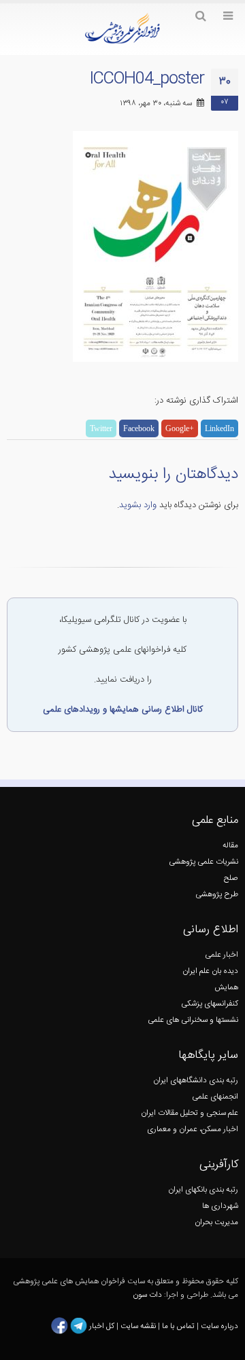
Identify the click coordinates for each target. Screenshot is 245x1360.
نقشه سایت (139, 1325)
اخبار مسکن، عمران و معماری (192, 1129)
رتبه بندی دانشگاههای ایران (195, 1080)
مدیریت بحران (216, 1222)
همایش (226, 987)
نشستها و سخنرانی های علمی (193, 1020)
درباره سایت (219, 1325)
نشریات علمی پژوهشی (203, 862)
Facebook (138, 428)
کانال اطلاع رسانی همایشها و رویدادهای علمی (123, 709)
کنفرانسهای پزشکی (209, 1003)
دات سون (147, 1295)
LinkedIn (219, 428)
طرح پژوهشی (216, 894)
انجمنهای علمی (215, 1096)
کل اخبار (101, 1325)
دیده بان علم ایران (210, 971)
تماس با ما (177, 1325)
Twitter (101, 428)
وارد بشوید (138, 505)
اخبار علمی (221, 955)
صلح (231, 878)
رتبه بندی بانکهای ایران (203, 1189)
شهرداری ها (220, 1206)
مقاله (230, 845)
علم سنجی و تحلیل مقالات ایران (189, 1113)
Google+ (179, 428)
